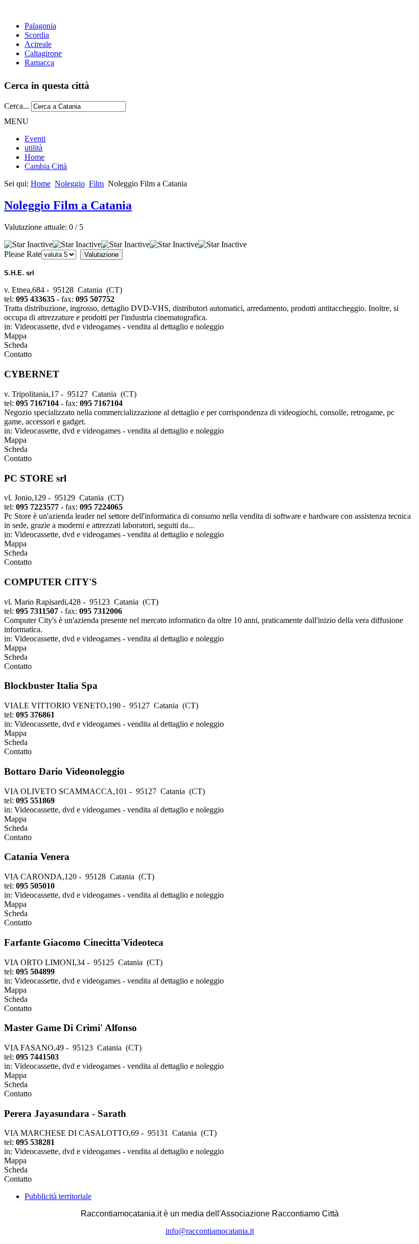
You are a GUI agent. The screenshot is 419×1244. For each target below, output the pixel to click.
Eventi (35, 138)
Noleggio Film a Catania (68, 205)
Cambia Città (46, 166)
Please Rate (22, 254)
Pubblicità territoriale (58, 1196)
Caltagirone (43, 53)
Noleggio (70, 183)
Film (96, 183)
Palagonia (40, 25)
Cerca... (16, 106)
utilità (33, 147)
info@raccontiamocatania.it (210, 1231)
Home (34, 157)
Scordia (37, 35)
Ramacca (39, 62)
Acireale (38, 44)
